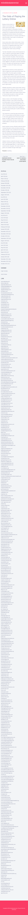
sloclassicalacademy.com (6, 542)
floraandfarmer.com (5, 388)
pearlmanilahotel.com (6, 340)
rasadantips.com (4, 302)
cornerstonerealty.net (6, 799)
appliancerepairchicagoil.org (7, 320)
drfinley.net (3, 863)
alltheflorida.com (5, 842)
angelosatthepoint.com (6, 677)
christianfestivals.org (6, 620)
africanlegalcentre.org (6, 568)
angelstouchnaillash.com (6, 448)
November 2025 (4, 187)
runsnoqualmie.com (5, 761)
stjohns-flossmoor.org (6, 646)
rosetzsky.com (4, 575)
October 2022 (4, 263)
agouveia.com (4, 872)
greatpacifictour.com (5, 661)
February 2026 (4, 181)
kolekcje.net (4, 482)
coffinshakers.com (5, 591)
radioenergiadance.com (6, 349)
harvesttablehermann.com (7, 383)
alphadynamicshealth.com (7, 852)
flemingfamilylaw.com (6, 865)
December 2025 (4, 185)
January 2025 (4, 204)
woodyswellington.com (6, 815)
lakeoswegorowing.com (6, 868)
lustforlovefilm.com (5, 563)
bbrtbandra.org (4, 335)
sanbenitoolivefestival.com (7, 518)
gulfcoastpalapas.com (6, 706)
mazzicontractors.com (6, 810)
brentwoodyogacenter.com (7, 777)
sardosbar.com (4, 421)
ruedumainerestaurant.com (7, 573)
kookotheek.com (5, 351)
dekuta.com (3, 790)
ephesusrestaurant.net (6, 813)
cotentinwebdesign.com (6, 372)
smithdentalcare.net (5, 888)
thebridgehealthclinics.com (7, 708)
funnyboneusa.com (5, 648)
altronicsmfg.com (5, 305)
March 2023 (4, 252)
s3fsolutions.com (5, 390)
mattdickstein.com (5, 722)
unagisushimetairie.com (6, 330)
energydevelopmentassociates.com (9, 387)
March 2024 (4, 224)
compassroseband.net (6, 693)
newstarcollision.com (6, 453)
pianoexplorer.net (5, 805)
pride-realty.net (4, 850)
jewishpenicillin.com (5, 473)
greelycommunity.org (6, 571)
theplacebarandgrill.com (6, 672)
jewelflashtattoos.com (6, 331)
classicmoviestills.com (6, 520)
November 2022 (4, 261)
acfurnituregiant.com (6, 297)
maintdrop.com (4, 341)
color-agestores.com (6, 502)
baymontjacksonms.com (6, 633)
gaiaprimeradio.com (5, 610)
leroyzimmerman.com (6, 862)
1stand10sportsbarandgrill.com (8, 445)
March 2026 (4, 178)
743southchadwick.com (6, 395)
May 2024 (3, 220)
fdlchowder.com (4, 766)
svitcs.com (3, 690)
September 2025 (5, 192)
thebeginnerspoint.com (6, 524)
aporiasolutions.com (5, 703)
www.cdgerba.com (5, 823)
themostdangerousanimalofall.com (9, 534)
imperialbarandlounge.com (7, 406)
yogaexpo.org (4, 494)
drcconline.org (4, 670)
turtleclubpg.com (5, 659)
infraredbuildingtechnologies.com (8, 382)
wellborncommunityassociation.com (9, 357)
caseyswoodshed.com (6, 682)
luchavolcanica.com (5, 654)
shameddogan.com (5, 711)
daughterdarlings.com (6, 289)
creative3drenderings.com (7, 714)
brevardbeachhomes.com (6, 391)
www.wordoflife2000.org (7, 414)
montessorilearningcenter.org (7, 836)
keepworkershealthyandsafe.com (8, 325)
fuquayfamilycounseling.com (7, 870)
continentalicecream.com (7, 552)
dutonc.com (3, 614)
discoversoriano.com (5, 523)
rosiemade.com (4, 437)
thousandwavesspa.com (6, 664)
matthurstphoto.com (6, 841)
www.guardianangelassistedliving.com (9, 826)
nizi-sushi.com (4, 607)
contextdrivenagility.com (6, 588)
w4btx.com (3, 447)
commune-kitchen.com (6, 560)
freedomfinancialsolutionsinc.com (8, 747)
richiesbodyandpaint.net (6, 286)
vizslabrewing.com (5, 426)
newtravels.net (4, 312)
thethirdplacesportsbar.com (7, 812)
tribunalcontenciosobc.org (7, 541)
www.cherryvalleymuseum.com (8, 370)
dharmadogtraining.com (6, 878)
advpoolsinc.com (5, 675)
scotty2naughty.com (5, 581)
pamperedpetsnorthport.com (7, 435)
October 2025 (4, 190)
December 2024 (4, 206)
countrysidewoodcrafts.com (7, 318)
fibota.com (3, 821)
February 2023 (4, 254)
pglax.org (3, 636)
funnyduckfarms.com (6, 857)
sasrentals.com (4, 455)
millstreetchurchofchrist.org (7, 847)
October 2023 (4, 236)
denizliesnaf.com (5, 685)
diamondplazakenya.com (6, 829)
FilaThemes (14, 909)
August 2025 (4, 194)
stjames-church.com (5, 580)
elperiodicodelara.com (6, 284)
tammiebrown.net (5, 612)
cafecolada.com (4, 521)
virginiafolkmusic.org (5, 477)
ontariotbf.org (4, 322)
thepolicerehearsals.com (6, 536)
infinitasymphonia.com (6, 567)
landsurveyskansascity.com (7, 756)
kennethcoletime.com (6, 599)
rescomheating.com (5, 883)
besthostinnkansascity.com (7, 886)
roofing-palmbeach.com (6, 398)
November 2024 (4, 208)
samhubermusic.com (5, 891)
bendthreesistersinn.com (6, 644)
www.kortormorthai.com (6, 752)
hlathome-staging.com (6, 461)
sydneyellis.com (4, 466)
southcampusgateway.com (7, 354)
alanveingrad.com (5, 625)
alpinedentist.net (5, 348)
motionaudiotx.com (5, 880)
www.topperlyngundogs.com (7, 740)
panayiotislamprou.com (6, 353)
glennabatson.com (5, 546)
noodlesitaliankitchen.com (7, 327)
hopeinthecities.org (5, 511)
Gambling (9, 150)
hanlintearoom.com (5, 855)
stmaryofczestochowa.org (7, 593)
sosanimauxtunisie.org (6, 344)
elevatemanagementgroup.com (8, 860)
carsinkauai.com (4, 846)
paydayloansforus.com (6, 314)
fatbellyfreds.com (5, 816)
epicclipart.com (4, 338)
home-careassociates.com (7, 495)
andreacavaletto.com (6, 497)
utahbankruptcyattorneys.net (7, 411)
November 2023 (4, 233)
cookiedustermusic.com (6, 649)
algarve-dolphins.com (6, 623)
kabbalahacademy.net (6, 450)
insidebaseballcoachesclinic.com (8, 844)
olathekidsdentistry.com (6, 440)
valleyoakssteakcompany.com (8, 680)
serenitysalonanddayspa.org (7, 294)
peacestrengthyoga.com (6, 745)
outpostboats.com (5, 508)
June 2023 (3, 245)
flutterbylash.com (5, 854)
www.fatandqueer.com (6, 753)
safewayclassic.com (5, 317)
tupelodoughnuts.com (6, 438)
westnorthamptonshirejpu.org (8, 361)
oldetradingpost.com (6, 374)
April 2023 (3, 250)
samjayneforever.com (6, 839)
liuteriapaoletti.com (5, 640)
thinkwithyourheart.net (6, 409)
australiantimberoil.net (6, 378)
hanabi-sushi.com (5, 787)
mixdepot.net (4, 794)
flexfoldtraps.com (5, 748)
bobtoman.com (4, 343)
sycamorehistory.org (5, 797)
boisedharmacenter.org (6, 500)
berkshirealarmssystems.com (7, 424)
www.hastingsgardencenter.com (8, 803)
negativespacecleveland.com (7, 638)
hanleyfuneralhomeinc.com (7, 442)
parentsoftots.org (5, 713)
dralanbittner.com (5, 427)
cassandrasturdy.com (5, 516)
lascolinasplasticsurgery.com (7, 771)
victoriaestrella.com (5, 662)
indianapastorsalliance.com (7, 679)
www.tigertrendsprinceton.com (8, 737)
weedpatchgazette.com (6, 430)
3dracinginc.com (4, 531)
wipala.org (3, 503)
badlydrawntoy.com (5, 724)
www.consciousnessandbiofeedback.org (10, 800)
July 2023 (3, 243)
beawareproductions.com (6, 586)
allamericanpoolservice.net (7, 471)
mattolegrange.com (5, 617)
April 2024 (3, 222)
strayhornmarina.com (6, 547)
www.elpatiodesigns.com (6, 818)
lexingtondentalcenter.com (7, 464)
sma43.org (3, 774)
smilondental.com (5, 451)
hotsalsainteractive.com (6, 293)
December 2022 (4, 259)
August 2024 (4, 213)
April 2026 (3, 176)
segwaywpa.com (4, 704)
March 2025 (4, 201)
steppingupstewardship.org (7, 781)
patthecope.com (4, 688)
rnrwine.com (4, 867)
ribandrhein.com (4, 481)
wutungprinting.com (5, 628)
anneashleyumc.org (5, 755)
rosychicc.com (4, 507)
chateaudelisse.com (5, 356)
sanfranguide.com (5, 528)
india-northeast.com (5, 396)
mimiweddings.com (5, 885)
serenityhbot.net (5, 730)
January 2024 (4, 229)
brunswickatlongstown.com (7, 602)
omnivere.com (4, 301)
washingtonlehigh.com (6, 784)
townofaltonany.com (6, 635)
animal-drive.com (5, 696)
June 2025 (3, 199)
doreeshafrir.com (5, 583)
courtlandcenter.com (5, 666)
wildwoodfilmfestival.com (7, 359)
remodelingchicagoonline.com (7, 776)
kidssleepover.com (5, 310)
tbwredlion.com (4, 831)
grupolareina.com (5, 369)
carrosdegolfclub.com (6, 385)
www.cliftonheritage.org (6, 773)
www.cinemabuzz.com (6, 792)
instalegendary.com (5, 323)
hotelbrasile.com (5, 362)
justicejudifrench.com (6, 594)
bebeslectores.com (5, 377)
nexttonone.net (4, 729)
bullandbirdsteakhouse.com (7, 769)
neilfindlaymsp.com (5, 667)
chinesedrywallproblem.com (7, 643)
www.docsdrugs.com (5, 763)
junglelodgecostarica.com (7, 619)
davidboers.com (4, 719)
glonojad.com (4, 576)
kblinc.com (3, 432)
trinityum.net (4, 808)
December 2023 (4, 231)
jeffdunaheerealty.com (6, 743)
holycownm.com (4, 656)
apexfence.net (4, 893)
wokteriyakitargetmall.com (7, 463)
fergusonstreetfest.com (6, 837)
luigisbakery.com (4, 786)
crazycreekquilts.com (6, 554)
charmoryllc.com (5, 529)
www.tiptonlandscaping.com (7, 779)
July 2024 (3, 215)
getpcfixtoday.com (5, 333)
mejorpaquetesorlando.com (7, 443)
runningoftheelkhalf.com (6, 742)
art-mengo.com (4, 609)
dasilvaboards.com (5, 544)
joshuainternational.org (6, 732)
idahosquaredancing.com (6, 416)
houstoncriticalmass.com (6, 533)
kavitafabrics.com (5, 653)
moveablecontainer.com (6, 367)
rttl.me (2, 881)
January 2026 (4, 183)
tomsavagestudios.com (6, 474)
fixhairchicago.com (5, 683)
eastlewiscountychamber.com (8, 539)
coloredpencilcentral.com (7, 403)
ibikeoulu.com (4, 589)
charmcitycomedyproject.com (7, 584)
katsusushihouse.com (6, 570)
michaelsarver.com (5, 458)
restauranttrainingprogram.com (8, 469)
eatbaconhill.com (5, 307)
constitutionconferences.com (7, 687)
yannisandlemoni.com (6, 429)
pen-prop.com (4, 735)
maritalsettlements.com (6, 630)
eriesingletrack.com (5, 434)
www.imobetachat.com (6, 721)
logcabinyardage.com (6, 717)
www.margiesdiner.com (6, 765)
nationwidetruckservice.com (7, 657)
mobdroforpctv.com (5, 515)
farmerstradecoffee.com (6, 716)
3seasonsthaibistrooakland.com (8, 490)
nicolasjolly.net (4, 565)
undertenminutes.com (6, 299)
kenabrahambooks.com (6, 559)
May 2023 (3, 247)
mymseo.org (4, 875)
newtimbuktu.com (5, 304)
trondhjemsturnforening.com (7, 828)
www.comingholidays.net (6, 526)
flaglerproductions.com (6, 549)
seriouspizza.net (4, 692)
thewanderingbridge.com (6, 596)
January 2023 (4, 256)
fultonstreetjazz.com (6, 364)
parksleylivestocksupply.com (7, 499)
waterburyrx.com (5, 674)
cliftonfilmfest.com (5, 404)
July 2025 (3, 197)
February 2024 (4, 227)
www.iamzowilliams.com (6, 802)
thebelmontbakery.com (6, 315)
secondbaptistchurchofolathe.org (8, 873)
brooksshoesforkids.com (6, 700)
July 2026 (3, 174)
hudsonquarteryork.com (6, 820)
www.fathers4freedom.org (7, 739)
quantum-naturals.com (6, 834)
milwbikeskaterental (10, 2)
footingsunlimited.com (6, 760)
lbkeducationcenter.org (6, 486)
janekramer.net (4, 606)
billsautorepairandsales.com (7, 833)
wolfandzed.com (5, 789)
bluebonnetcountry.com (6, 336)
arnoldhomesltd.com (6, 401)
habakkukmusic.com (5, 727)
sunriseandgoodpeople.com (7, 641)
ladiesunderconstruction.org (7, 375)
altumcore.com (4, 695)
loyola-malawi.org (5, 505)
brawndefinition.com (5, 550)
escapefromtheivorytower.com (8, 393)
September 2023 (5, 238)
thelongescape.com (5, 615)
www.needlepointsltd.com (7, 768)
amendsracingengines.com (7, 750)
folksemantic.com (5, 419)
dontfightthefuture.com (6, 400)
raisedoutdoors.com (5, 408)
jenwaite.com (4, 859)
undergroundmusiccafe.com (7, 889)
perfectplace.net (5, 489)
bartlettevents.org (5, 366)
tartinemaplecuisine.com (6, 604)
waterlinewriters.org (5, 709)
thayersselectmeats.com (6, 701)
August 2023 (4, 240)
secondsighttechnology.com (7, 456)
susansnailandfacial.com (6, 734)
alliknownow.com (5, 537)
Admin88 (15, 12)
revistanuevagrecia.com (6, 578)
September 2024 (5, 210)
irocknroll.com (4, 413)
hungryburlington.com (6, 601)
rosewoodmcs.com (5, 795)
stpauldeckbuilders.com (6, 758)
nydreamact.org (4, 328)
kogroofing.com (4, 346)
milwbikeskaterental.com (7, 632)
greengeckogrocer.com (6, 460)
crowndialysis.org (5, 468)
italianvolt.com (4, 422)
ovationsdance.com (5, 479)
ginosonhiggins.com (5, 627)
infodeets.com (4, 291)
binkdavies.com (4, 555)
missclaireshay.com (5, 281)
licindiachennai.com (5, 288)
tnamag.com (4, 698)
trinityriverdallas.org (5, 487)
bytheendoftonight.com (6, 510)
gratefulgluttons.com (6, 513)
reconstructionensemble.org (7, 651)
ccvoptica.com (4, 782)
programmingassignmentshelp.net (8, 309)
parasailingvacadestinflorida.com (8, 849)
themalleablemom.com (6, 597)
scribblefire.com (4, 492)
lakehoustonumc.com (6, 726)
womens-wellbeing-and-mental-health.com (11, 476)
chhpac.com (3, 876)
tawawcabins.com (5, 417)
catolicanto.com (4, 484)
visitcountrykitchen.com (6, 622)
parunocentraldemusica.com (7, 825)
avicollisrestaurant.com (6, 669)
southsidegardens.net (6, 807)
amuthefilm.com (5, 562)
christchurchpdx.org (5, 557)
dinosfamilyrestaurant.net (7, 380)
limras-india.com (4, 283)
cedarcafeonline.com (5, 296)
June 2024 (3, 217)
